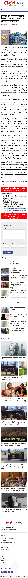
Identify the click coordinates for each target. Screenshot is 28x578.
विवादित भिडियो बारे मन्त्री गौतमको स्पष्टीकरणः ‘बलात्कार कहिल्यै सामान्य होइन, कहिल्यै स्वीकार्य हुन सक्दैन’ (13, 401)
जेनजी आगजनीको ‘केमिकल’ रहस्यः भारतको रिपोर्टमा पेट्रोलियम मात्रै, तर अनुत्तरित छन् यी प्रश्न (13, 444)
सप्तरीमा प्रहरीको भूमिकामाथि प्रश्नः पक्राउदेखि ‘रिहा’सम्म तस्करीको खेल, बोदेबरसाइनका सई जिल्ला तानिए (13, 467)
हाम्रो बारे (3, 562)
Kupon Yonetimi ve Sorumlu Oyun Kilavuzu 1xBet (17, 263)
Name (4, 243)
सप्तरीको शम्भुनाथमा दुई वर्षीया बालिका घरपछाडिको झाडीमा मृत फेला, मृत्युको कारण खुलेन (18, 277)
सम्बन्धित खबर (6, 338)
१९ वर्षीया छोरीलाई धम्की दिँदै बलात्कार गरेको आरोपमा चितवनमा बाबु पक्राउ (18, 316)
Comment (5, 228)
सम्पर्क (2, 560)
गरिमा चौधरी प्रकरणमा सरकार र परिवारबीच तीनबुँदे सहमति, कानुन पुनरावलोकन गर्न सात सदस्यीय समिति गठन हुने (18, 285)
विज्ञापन (2, 558)
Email (12, 243)
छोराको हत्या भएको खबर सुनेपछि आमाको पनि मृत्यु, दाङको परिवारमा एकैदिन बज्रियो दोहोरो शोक (17, 270)
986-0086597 (4, 540)
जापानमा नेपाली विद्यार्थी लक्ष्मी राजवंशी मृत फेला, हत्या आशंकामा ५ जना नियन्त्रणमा (14, 511)
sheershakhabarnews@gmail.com (8, 543)
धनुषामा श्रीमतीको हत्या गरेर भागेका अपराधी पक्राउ (17, 309)
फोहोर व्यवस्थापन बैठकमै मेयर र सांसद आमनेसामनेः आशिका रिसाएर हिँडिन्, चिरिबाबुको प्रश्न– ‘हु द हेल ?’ (13, 489)
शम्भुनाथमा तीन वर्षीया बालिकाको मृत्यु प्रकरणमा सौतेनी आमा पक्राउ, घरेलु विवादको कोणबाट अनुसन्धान (18, 292)
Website (21, 243)
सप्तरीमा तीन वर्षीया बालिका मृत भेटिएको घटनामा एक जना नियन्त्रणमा (18, 329)
